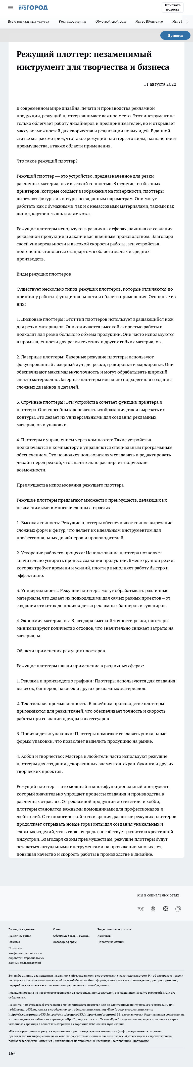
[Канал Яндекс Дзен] (165, 909)
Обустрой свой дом (110, 21)
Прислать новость (172, 7)
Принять (175, 35)
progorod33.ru (158, 992)
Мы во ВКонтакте (149, 21)
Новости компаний (111, 942)
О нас (57, 929)
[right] (187, 21)
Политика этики (20, 935)
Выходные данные (21, 929)
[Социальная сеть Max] (178, 909)
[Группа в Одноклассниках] (153, 909)
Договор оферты (65, 942)
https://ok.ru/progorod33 (65, 1014)
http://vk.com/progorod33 (27, 1014)
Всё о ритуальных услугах (28, 21)
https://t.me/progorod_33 (102, 1014)
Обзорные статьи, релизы (71, 935)
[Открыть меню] (11, 8)
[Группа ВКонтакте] (140, 909)
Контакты (104, 935)
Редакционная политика (114, 929)
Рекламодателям (72, 21)
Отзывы (14, 942)
